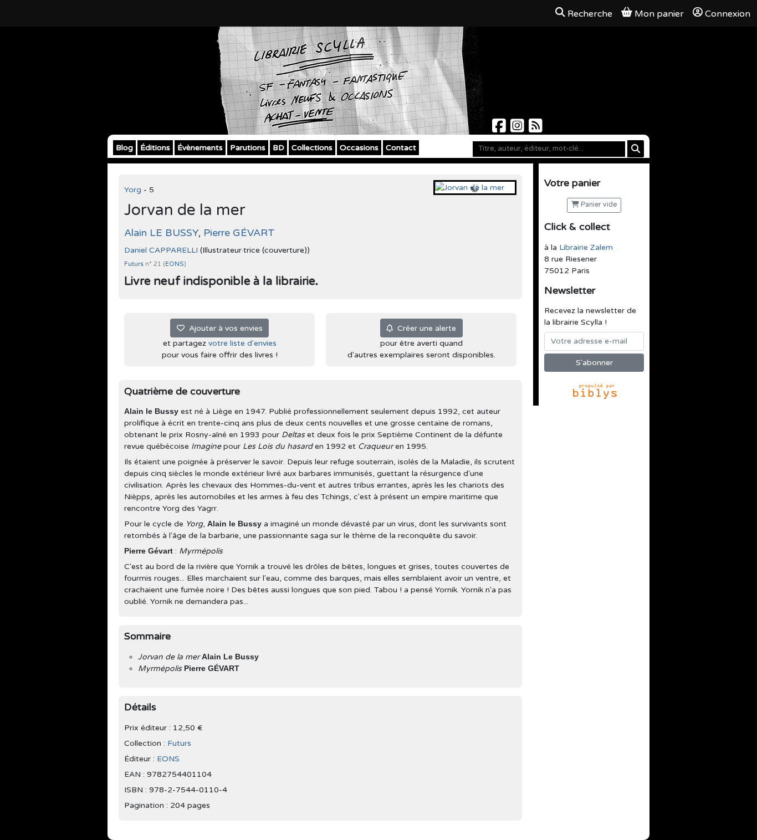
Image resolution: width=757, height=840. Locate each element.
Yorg (134, 189)
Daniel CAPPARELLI (161, 250)
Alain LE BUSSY (161, 233)
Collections (312, 147)
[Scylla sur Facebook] (500, 129)
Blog (124, 147)
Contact (401, 147)
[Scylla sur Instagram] (518, 129)
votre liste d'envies (242, 343)
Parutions (247, 147)
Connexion (727, 13)
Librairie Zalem (586, 247)
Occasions (359, 147)
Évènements (200, 147)
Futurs (134, 264)
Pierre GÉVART (239, 233)
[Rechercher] (635, 148)
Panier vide (598, 205)
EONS (174, 264)
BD (278, 147)
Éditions (155, 147)
